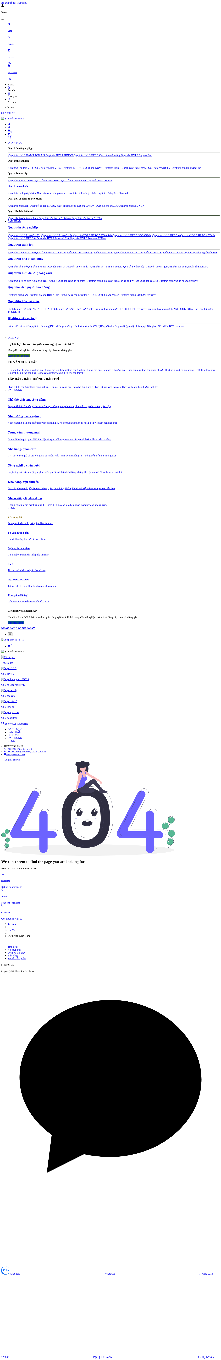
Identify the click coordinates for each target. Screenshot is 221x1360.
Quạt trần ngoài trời (44, 280)
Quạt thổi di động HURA (42, 205)
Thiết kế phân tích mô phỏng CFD (181, 370)
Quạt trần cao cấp (148, 280)
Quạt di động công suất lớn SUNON (75, 205)
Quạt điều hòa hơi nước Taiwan (54, 218)
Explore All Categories (16, 723)
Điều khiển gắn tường (61, 326)
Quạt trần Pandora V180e (48, 168)
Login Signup (12, 759)
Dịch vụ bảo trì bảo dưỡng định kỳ (139, 387)
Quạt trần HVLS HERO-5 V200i (131, 235)
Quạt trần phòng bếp (133, 266)
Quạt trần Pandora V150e (21, 168)
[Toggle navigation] (10, 634)
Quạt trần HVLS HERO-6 (166, 235)
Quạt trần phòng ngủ (156, 266)
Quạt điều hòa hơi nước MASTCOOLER (167, 309)
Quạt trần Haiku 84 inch (115, 168)
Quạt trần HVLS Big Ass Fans (136, 155)
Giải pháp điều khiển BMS (166, 326)
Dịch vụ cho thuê (16, 952)
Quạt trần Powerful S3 (159, 168)
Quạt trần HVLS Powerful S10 (52, 238)
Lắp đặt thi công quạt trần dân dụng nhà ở (71, 387)
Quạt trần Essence (138, 168)
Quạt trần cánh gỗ (17, 266)
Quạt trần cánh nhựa (96, 280)
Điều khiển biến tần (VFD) (86, 326)
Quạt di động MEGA (106, 205)
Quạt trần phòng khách (77, 266)
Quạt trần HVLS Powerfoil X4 (24, 235)
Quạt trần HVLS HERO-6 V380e (197, 235)
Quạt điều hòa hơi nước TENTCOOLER (120, 309)
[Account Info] (9, 99)
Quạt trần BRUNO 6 (73, 168)
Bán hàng (13, 955)
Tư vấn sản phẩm (17, 958)
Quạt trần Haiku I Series (47, 180)
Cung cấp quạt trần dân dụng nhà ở (144, 370)
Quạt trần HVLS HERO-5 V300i (92, 235)
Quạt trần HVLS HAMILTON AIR (26, 155)
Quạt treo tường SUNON (131, 205)
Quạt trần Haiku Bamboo (74, 180)
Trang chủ (13, 946)
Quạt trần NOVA (93, 168)
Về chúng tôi (14, 949)
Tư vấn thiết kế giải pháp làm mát (25, 370)
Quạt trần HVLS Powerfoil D (56, 235)
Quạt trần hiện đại (36, 266)
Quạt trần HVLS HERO (86, 155)
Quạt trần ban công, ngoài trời (187, 266)
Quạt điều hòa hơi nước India (23, 218)
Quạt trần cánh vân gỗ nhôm (51, 193)
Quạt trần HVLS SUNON (59, 155)
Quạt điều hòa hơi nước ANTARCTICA (29, 309)
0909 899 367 (8, 113)
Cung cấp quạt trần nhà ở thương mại (105, 370)
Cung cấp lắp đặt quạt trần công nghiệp (64, 370)
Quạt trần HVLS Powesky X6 (87, 238)
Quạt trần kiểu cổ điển (19, 280)
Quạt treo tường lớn (18, 205)
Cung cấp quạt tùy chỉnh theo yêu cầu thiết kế (61, 373)
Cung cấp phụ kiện (26, 373)
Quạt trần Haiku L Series (21, 180)
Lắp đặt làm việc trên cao (107, 387)
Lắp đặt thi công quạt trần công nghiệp (28, 387)
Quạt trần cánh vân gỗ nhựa (81, 193)
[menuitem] (15, 142)
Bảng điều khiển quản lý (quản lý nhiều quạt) (123, 326)
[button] (110, 1082)
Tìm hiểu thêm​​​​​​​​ (16, 622)
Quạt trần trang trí (55, 266)
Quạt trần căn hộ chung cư (106, 266)
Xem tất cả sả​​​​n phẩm (19, 355)
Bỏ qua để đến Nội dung (14, 2)
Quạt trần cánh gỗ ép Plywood (112, 193)
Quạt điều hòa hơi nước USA (86, 218)
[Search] (9, 87)
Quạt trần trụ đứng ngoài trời (186, 168)
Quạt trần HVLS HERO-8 (22, 238)
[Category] (9, 93)
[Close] (2, 19)
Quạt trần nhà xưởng (109, 155)
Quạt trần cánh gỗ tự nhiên (22, 193)
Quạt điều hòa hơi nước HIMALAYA (71, 309)
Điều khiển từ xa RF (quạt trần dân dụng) (29, 326)
